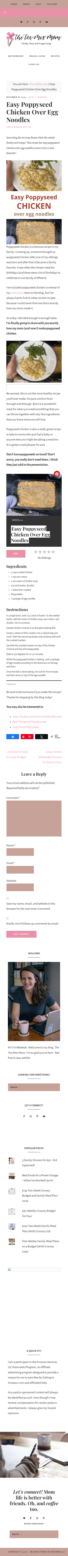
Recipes (27, 127)
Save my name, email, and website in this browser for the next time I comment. (30, 906)
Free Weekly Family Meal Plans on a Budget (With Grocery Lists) (40, 1246)
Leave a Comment (37, 97)
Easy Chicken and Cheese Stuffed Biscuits (37, 716)
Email (10, 863)
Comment (13, 797)
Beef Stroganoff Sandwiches (29, 721)
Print (15, 554)
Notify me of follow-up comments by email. (32, 923)
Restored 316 (58, 1552)
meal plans (17, 292)
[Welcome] (34, 1001)
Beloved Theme (38, 1552)
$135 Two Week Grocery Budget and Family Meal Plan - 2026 (40, 1195)
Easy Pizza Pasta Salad (26, 727)
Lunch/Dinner (14, 127)
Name (10, 845)
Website (11, 880)
